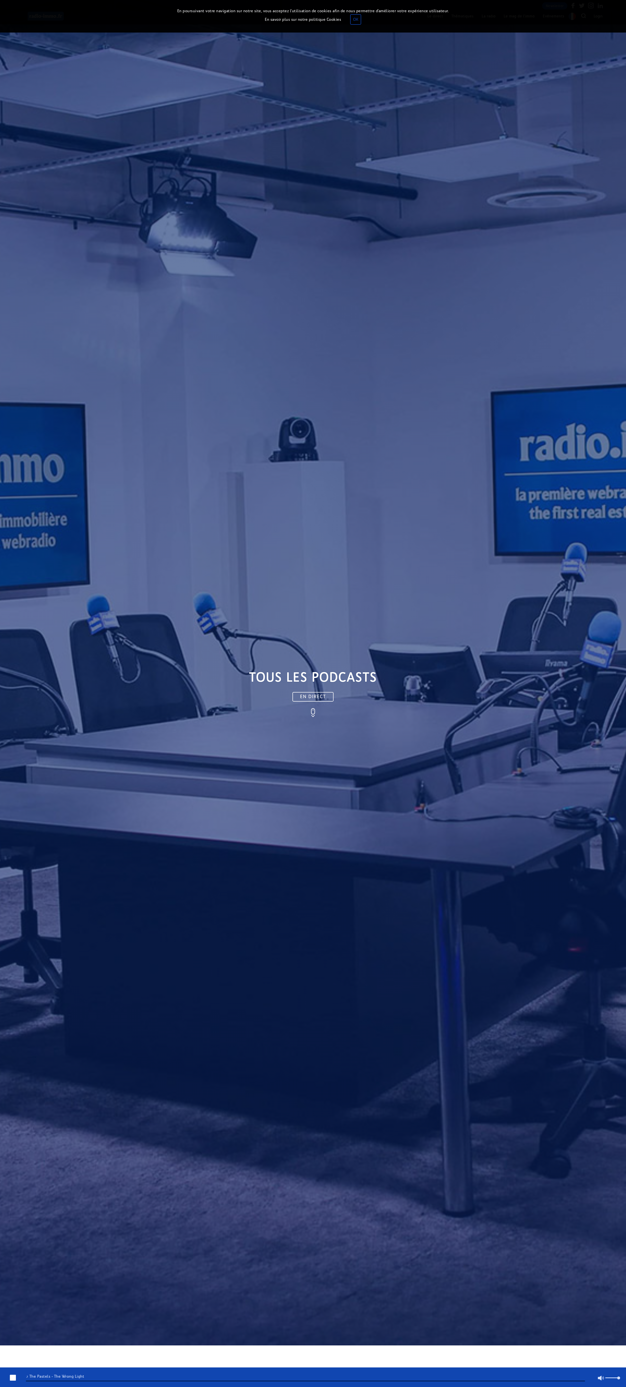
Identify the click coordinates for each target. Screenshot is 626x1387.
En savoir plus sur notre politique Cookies (303, 19)
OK (355, 19)
